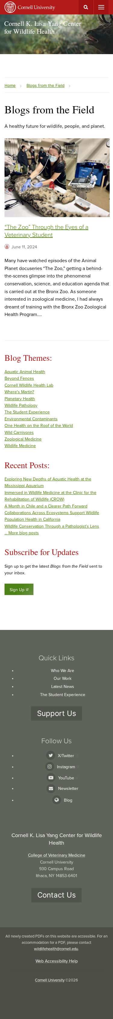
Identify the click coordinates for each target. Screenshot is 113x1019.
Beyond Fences (19, 378)
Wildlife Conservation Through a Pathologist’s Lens (52, 526)
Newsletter (68, 788)
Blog (68, 800)
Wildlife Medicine (20, 445)
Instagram (66, 766)
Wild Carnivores (19, 432)
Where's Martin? (19, 391)
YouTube (66, 778)
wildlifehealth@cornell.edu (56, 949)
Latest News (62, 686)
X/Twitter (66, 755)
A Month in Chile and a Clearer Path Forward (46, 506)
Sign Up (17, 589)
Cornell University (49, 980)
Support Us (56, 713)
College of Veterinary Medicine (56, 855)
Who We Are (62, 670)
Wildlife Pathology (21, 405)
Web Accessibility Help (57, 961)
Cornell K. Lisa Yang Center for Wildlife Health (42, 27)
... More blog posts (22, 533)
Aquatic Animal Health (25, 371)
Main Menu (101, 7)
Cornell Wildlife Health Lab (29, 385)
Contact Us (56, 895)
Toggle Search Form (86, 7)
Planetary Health (20, 398)
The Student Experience (27, 412)
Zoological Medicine (23, 439)
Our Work (62, 678)
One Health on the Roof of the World (39, 425)
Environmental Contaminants (31, 419)
